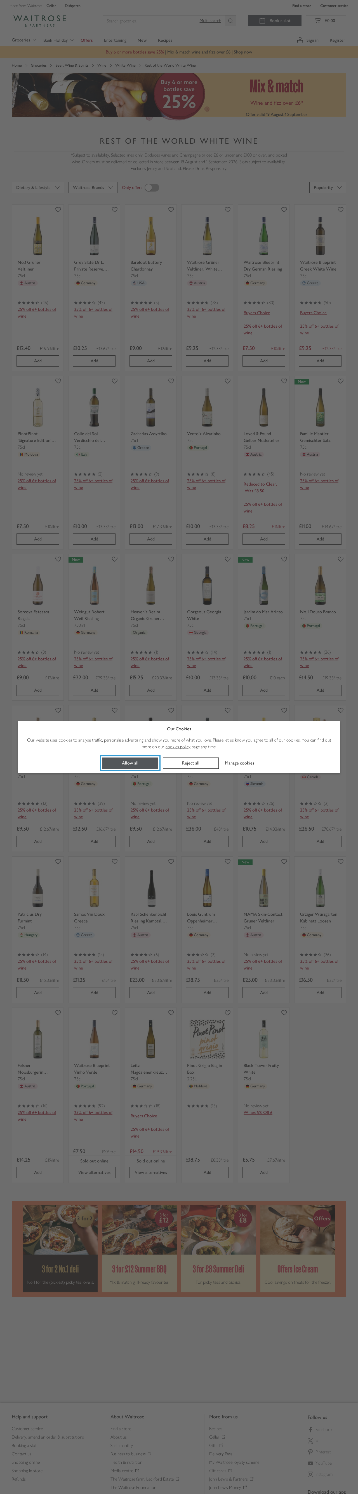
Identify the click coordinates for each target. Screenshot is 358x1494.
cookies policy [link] (178, 746)
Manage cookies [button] (239, 763)
